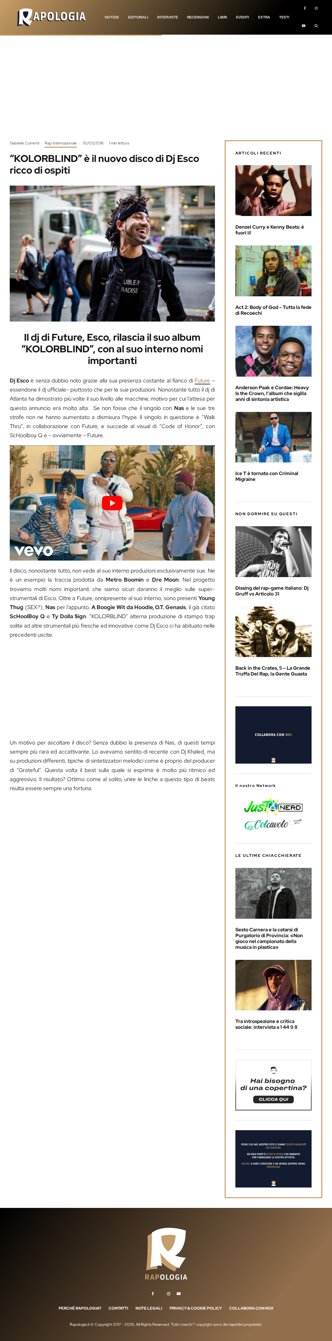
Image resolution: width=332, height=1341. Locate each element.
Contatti (118, 1308)
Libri (222, 17)
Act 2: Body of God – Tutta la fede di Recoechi (273, 310)
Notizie (112, 17)
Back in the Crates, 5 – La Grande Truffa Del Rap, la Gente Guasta (272, 671)
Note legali (149, 1308)
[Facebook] (305, 8)
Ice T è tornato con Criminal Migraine (266, 476)
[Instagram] (316, 8)
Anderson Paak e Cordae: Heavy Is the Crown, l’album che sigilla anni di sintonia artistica (272, 393)
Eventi (242, 17)
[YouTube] (303, 26)
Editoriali (138, 17)
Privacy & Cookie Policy (196, 1308)
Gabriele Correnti (24, 143)
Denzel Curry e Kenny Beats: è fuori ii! (269, 230)
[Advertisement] (166, 92)
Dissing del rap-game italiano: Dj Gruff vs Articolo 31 (272, 591)
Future (202, 380)
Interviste (167, 17)
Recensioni (198, 17)
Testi (284, 17)
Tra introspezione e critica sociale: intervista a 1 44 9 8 (266, 1024)
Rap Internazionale (61, 143)
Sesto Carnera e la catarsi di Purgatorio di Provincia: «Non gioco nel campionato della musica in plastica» (269, 938)
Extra (264, 17)
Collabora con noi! (251, 1308)
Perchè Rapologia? (80, 1308)
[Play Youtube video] (112, 503)
